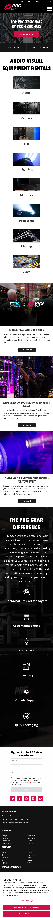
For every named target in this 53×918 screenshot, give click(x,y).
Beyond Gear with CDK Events (26, 330)
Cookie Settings (26, 900)
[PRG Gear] (13, 6)
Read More (25, 350)
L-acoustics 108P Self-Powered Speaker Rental (15, 822)
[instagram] (26, 798)
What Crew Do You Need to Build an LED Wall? (26, 404)
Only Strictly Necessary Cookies (26, 907)
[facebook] (19, 798)
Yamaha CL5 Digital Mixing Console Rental (15, 819)
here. (16, 895)
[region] (26, 895)
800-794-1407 (41, 2)
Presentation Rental (8, 816)
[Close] (50, 875)
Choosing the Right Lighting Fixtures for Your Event (27, 479)
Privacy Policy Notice (30, 782)
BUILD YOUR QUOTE (27, 34)
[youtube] (40, 798)
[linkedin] (33, 798)
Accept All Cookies (26, 914)
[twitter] (12, 798)
